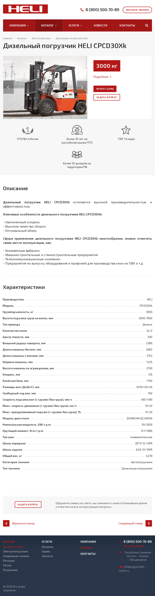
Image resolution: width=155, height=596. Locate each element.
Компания (18, 25)
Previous (8, 83)
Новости (100, 25)
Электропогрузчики (15, 551)
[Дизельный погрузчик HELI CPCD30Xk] (45, 87)
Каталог (48, 25)
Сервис (46, 551)
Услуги (75, 25)
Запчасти (47, 556)
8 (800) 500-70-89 (102, 9)
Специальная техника (16, 556)
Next (84, 83)
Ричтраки (9, 560)
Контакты (127, 25)
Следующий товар (130, 523)
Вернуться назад (23, 523)
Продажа (47, 546)
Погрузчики (10, 570)
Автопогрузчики (13, 546)
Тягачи (7, 565)
